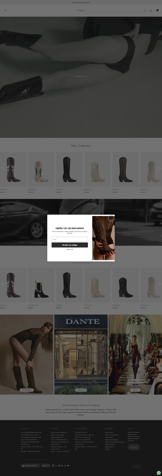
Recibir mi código (69, 245)
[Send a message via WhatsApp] (159, 473)
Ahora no (70, 249)
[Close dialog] (111, 218)
